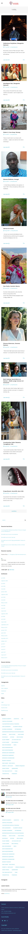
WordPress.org (4, 710)
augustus (16, 718)
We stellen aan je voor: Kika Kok (8, 537)
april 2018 (3, 633)
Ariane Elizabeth (6, 718)
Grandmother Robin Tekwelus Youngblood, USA (12, 443)
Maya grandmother (7, 747)
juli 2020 (3, 616)
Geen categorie (4, 688)
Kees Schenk (20, 737)
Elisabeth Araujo (17, 726)
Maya (15, 744)
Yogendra (14, 773)
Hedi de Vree (12, 734)
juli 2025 (3, 583)
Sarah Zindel (5, 768)
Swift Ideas (11, 569)
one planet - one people (8, 763)
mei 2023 (3, 600)
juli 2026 (3, 578)
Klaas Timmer (5, 739)
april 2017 (3, 652)
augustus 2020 (4, 613)
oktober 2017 (4, 641)
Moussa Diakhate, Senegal (11, 179)
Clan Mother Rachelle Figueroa (10, 724)
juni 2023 (3, 597)
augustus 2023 (4, 594)
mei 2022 (3, 605)
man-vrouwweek (6, 744)
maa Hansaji (15, 742)
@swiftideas (7, 893)
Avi (22, 718)
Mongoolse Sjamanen (8, 755)
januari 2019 (4, 630)
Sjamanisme (15, 768)
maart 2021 (3, 611)
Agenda (3, 685)
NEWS (2, 693)
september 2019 (4, 624)
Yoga (16, 771)
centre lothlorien (7, 721)
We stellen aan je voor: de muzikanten (9, 534)
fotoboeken (18, 729)
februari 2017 (4, 657)
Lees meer (5, 59)
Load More (14, 511)
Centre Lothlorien (15, 928)
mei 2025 (3, 589)
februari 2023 (4, 602)
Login (2, 702)
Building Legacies (18, 930)
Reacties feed (4, 707)
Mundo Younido (6, 760)
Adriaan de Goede (8, 228)
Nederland (3, 691)
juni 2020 (3, 619)
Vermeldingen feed (5, 705)
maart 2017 (3, 655)
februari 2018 (4, 635)
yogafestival (5, 773)
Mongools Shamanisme (8, 758)
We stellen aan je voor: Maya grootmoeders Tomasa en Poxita (13, 541)
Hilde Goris (21, 734)
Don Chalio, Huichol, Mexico (11, 286)
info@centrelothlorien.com (10, 913)
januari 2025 (4, 591)
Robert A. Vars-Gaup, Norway (11, 132)
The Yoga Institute (7, 771)
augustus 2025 (4, 580)
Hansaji (4, 734)
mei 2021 (3, 608)
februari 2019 (4, 627)
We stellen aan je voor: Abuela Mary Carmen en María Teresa (13, 545)
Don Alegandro (6, 726)
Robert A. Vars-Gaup (7, 765)
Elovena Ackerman (7, 729)
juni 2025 (3, 586)
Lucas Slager (5, 742)
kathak (12, 737)
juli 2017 (3, 644)
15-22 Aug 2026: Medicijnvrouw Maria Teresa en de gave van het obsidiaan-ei (13, 530)
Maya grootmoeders (7, 750)
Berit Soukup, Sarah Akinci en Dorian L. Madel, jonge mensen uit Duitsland (13, 380)
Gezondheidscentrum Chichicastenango (13, 731)
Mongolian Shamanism (8, 752)
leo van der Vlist (16, 739)
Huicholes (5, 737)
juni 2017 (3, 646)
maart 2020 (3, 622)
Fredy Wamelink (14, 47)
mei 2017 (3, 649)
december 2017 (4, 638)
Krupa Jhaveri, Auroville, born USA (13, 491)
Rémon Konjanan (20, 765)
